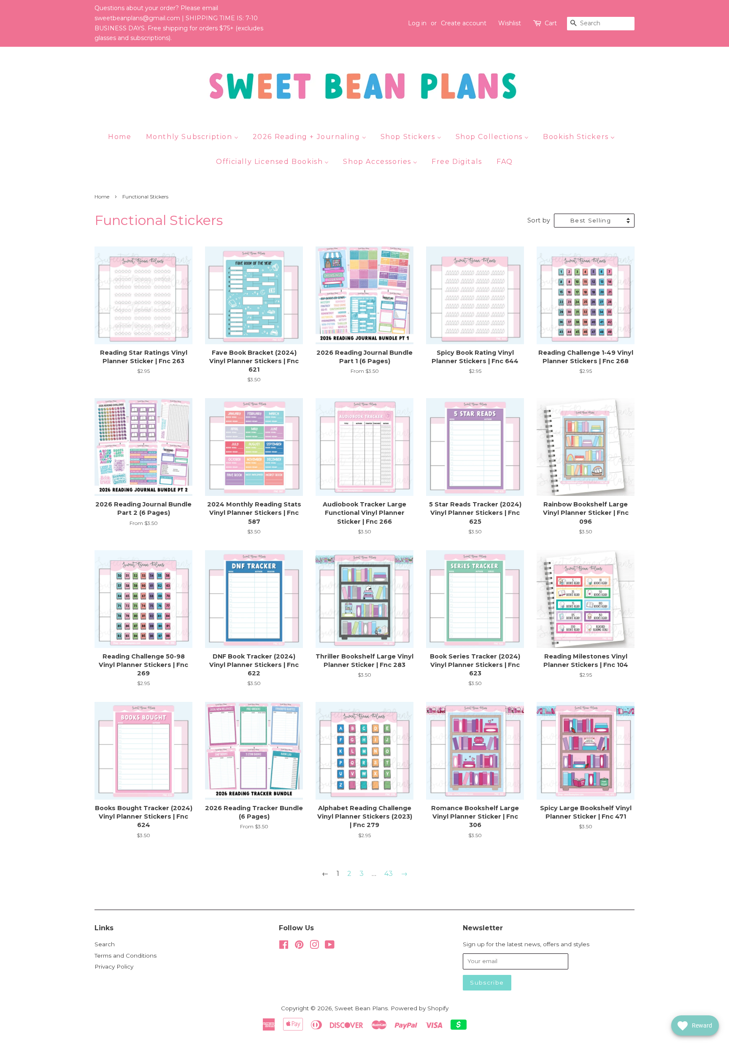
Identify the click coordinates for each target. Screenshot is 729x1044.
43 (388, 874)
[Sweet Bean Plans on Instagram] (314, 946)
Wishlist (509, 23)
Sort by (538, 220)
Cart (551, 23)
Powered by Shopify (419, 1008)
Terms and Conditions (125, 955)
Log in (417, 23)
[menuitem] (122, 136)
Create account (463, 23)
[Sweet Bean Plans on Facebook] (284, 946)
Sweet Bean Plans (361, 1008)
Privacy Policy (113, 966)
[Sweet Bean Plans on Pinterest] (299, 946)
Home (101, 196)
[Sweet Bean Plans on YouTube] (330, 946)
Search (104, 944)
